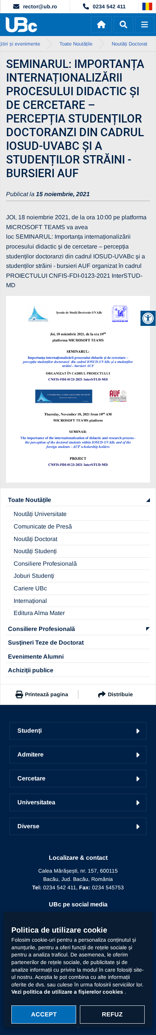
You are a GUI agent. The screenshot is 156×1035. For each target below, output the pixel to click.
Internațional (30, 601)
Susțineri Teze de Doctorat (46, 642)
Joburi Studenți (34, 576)
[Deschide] (144, 24)
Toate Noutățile (29, 500)
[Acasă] (101, 24)
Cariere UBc (30, 588)
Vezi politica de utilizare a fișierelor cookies (68, 992)
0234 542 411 (109, 6)
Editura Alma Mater (39, 613)
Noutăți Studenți (35, 551)
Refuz (112, 1014)
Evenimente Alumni (36, 656)
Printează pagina (46, 694)
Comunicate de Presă (43, 526)
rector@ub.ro (40, 6)
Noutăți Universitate (40, 514)
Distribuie (120, 694)
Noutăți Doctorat (35, 539)
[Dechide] (123, 24)
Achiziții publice (30, 670)
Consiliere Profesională (45, 563)
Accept (44, 1014)
